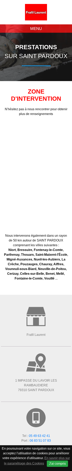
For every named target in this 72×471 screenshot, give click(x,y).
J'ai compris (57, 463)
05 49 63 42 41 (39, 435)
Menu (36, 28)
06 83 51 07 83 (40, 440)
